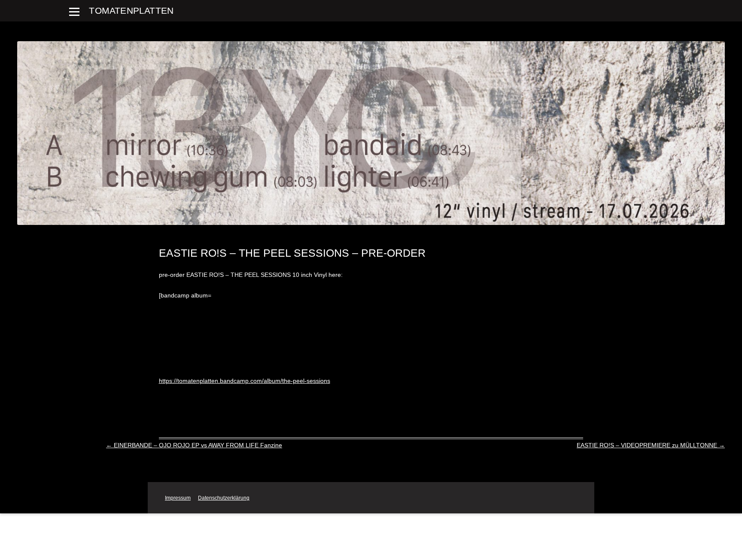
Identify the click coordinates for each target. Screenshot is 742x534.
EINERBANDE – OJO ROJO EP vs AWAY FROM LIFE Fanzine (194, 445)
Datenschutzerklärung (223, 498)
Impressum (178, 498)
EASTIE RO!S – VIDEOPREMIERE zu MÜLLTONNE (651, 445)
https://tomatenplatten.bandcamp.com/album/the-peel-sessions (244, 380)
